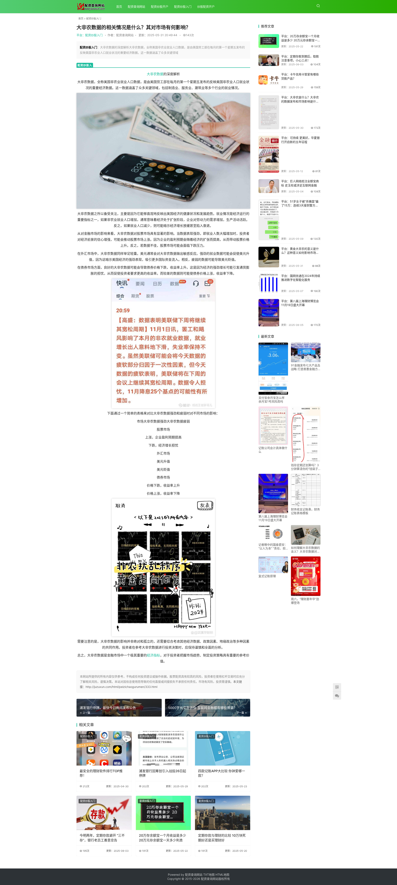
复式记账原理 (267, 576)
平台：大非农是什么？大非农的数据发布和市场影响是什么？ (300, 101)
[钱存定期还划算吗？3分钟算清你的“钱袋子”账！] (305, 434)
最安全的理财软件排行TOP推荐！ (101, 773)
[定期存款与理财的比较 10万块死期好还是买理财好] (222, 813)
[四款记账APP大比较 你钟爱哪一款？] (222, 748)
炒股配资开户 (206, 6)
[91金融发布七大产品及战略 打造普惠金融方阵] (305, 352)
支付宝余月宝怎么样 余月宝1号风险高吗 (271, 399)
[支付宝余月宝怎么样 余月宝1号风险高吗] (273, 369)
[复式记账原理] (273, 564)
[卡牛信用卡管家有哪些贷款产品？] (268, 80)
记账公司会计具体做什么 (272, 449)
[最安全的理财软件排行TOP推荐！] (104, 748)
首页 (119, 6)
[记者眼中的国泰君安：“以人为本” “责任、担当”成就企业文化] (273, 533)
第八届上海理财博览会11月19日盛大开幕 (272, 518)
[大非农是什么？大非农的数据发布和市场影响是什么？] (268, 112)
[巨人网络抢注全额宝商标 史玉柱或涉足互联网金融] (268, 186)
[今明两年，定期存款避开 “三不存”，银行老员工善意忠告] (104, 813)
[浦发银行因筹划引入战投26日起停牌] (163, 748)
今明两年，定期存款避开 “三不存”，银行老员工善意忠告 (102, 837)
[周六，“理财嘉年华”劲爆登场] (305, 576)
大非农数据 (155, 74)
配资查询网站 (136, 6)
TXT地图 (209, 874)
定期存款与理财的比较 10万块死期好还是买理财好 (222, 837)
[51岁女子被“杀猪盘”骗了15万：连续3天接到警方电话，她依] (268, 219)
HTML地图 (222, 874)
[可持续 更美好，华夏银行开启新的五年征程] (268, 154)
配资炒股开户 (159, 6)
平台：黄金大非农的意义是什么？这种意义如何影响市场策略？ (300, 252)
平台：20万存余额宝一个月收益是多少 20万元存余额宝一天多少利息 (300, 40)
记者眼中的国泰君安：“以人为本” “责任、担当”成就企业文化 (272, 546)
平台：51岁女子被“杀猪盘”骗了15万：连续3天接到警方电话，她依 (299, 205)
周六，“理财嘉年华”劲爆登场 (305, 600)
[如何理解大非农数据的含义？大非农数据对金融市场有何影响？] (305, 535)
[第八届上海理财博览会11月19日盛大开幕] (268, 312)
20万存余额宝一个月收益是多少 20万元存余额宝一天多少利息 (162, 837)
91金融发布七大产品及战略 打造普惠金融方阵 (305, 367)
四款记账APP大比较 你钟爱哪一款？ (221, 773)
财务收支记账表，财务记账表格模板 (305, 511)
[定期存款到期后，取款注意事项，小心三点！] (268, 60)
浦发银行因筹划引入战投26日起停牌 (162, 773)
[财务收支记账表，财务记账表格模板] (305, 490)
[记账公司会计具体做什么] (273, 425)
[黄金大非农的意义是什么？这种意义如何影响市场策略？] (268, 257)
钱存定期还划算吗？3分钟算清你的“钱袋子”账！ (305, 467)
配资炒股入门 (182, 6)
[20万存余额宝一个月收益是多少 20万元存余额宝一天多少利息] (163, 813)
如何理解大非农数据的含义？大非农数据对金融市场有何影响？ (305, 549)
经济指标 (153, 655)
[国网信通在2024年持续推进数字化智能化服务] (268, 283)
